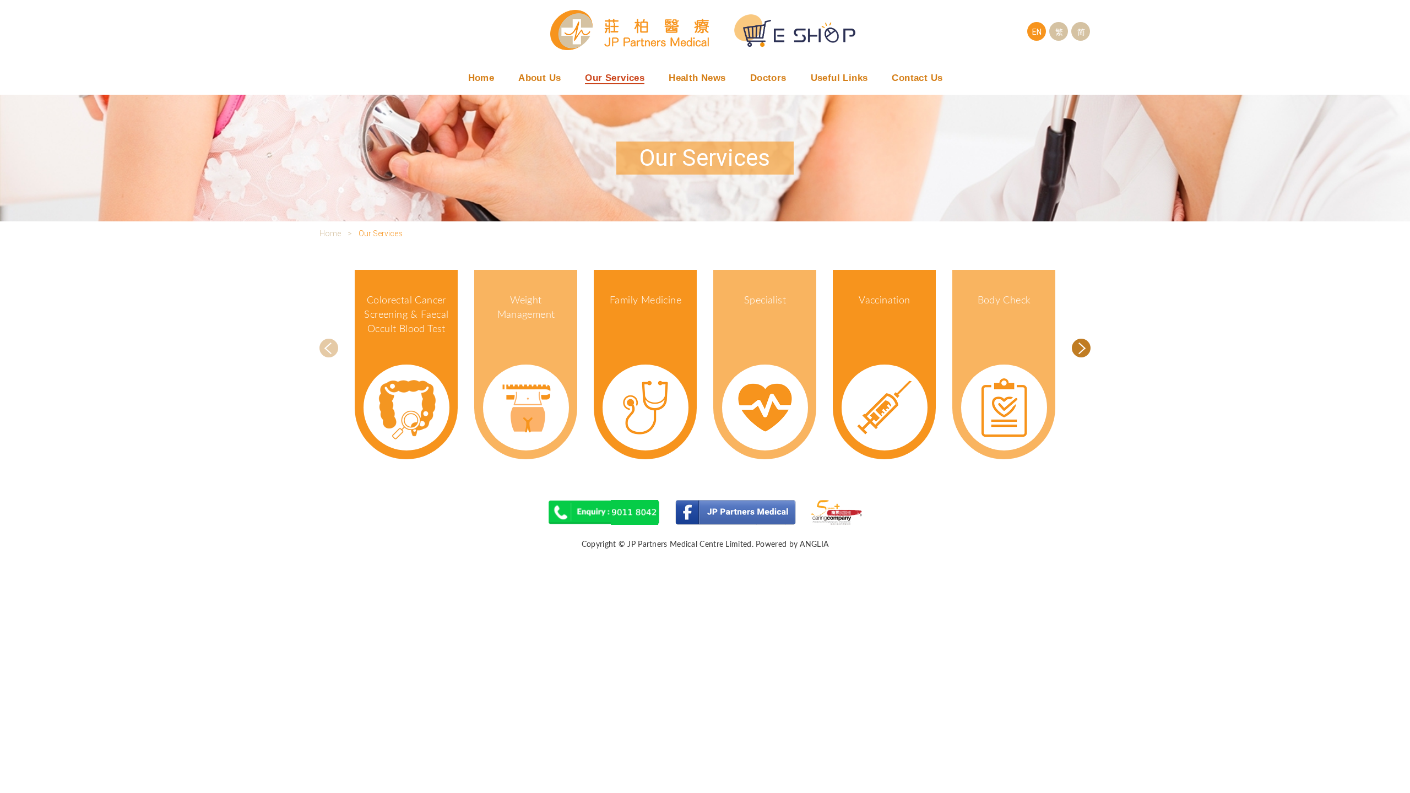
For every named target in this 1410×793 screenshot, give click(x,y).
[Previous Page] (328, 348)
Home (481, 78)
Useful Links (839, 78)
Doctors (768, 78)
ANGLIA (814, 544)
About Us (539, 78)
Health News (697, 78)
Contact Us (917, 78)
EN (1037, 32)
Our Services (614, 78)
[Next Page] (1081, 348)
